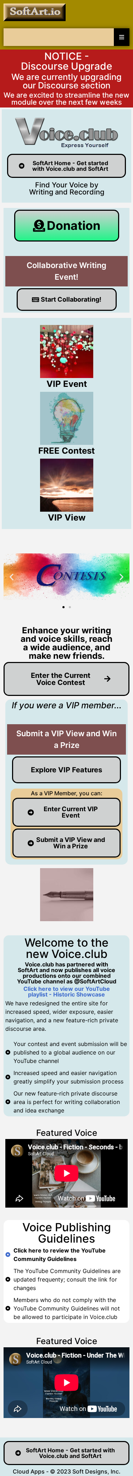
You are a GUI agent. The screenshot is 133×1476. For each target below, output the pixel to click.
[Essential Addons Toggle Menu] (121, 37)
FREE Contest (66, 451)
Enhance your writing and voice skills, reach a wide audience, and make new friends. (66, 643)
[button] (11, 577)
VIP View (66, 517)
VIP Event (66, 384)
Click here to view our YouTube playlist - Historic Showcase (66, 991)
